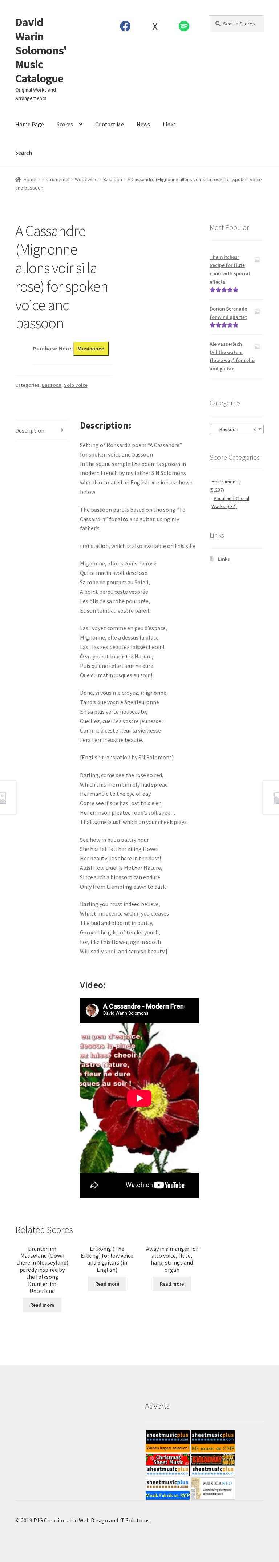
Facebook (125, 26)
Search (23, 152)
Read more (42, 1305)
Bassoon (112, 179)
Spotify (184, 26)
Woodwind (86, 179)
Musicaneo (91, 349)
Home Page (29, 124)
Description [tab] (29, 430)
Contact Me (109, 124)
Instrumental (55, 179)
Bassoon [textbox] (234, 429)
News (143, 124)
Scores (65, 124)
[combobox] (237, 429)
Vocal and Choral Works (230, 502)
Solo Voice (76, 385)
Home (30, 179)
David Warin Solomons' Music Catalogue (40, 50)
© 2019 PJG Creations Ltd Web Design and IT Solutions (82, 1520)
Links (169, 124)
